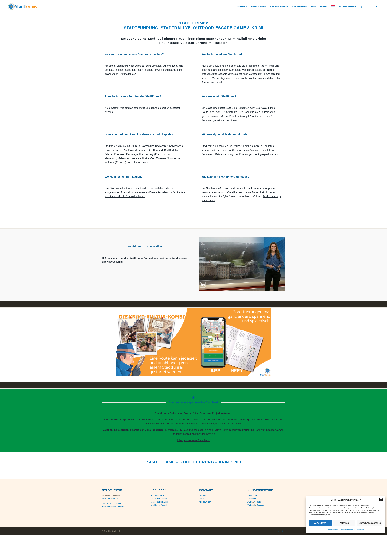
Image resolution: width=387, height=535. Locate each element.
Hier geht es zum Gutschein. (193, 440)
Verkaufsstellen (159, 192)
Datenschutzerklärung (347, 529)
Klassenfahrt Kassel (159, 502)
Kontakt (202, 495)
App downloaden (158, 495)
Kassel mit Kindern (159, 499)
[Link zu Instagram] (372, 6)
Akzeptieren (320, 523)
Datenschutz (253, 499)
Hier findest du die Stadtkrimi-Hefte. (125, 196)
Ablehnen (344, 523)
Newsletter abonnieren (111, 503)
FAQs (201, 499)
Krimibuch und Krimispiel (113, 507)
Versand (257, 502)
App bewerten (205, 502)
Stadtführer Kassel (159, 505)
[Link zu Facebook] (377, 6)
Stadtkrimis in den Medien (145, 246)
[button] (380, 499)
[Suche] (361, 7)
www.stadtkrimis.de (110, 499)
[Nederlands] (333, 7)
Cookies (260, 505)
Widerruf (251, 505)
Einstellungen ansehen (370, 523)
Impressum (360, 529)
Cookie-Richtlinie (333, 529)
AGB (249, 502)
